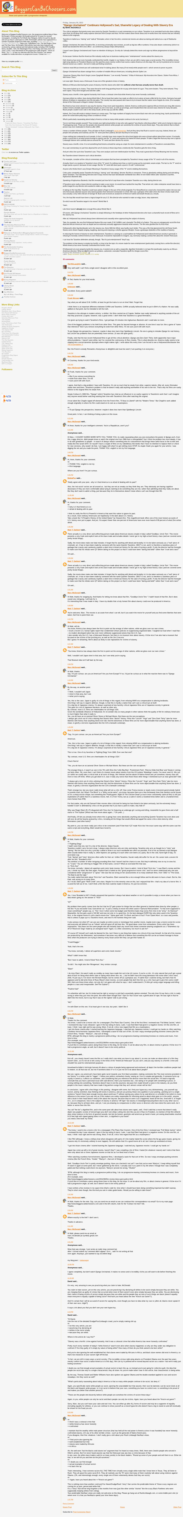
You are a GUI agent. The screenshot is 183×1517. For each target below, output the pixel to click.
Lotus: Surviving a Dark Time (11, 323)
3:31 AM (70, 589)
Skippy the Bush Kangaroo (10, 326)
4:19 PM (70, 1312)
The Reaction (9, 267)
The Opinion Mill (7, 330)
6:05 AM (70, 364)
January (8, 121)
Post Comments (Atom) (81, 1512)
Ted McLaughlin (74, 264)
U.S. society (95, 254)
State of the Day (7, 348)
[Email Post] (88, 253)
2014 (6, 99)
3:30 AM (70, 558)
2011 (6, 131)
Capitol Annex (6, 342)
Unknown (71, 287)
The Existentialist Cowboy (13, 247)
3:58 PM (70, 664)
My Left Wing (6, 331)
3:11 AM (70, 1226)
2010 (6, 133)
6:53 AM (70, 1412)
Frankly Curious (9, 297)
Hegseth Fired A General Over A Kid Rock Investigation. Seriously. (24, 163)
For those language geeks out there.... (15, 200)
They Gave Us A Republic (10, 333)
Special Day (7, 287)
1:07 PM (70, 1499)
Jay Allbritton (9, 292)
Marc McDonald (74, 275)
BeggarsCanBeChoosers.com (14, 253)
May (7, 115)
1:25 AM (70, 727)
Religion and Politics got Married (14, 194)
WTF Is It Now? (7, 364)
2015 (6, 97)
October (8, 107)
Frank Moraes (73, 298)
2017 (6, 93)
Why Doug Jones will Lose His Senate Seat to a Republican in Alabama (26, 214)
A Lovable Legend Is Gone (12, 169)
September (9, 109)
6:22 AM (70, 418)
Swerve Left (8, 198)
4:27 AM (70, 644)
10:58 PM (71, 1264)
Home (122, 1507)
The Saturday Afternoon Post (14, 225)
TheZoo (7, 192)
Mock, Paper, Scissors (12, 173)
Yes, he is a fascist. (10, 263)
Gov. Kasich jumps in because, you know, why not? (20, 269)
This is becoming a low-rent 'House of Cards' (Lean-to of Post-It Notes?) (26, 281)
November (9, 105)
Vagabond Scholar (10, 180)
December (9, 103)
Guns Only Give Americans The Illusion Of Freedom (21, 125)
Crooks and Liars (43, 41)
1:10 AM (70, 680)
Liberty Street (9, 286)
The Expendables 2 (75, 344)
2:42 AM (70, 1194)
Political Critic (6, 345)
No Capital (5, 353)
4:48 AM (70, 605)
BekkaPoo (72, 478)
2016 (6, 95)
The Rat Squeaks (7, 340)
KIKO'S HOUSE (9, 204)
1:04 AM (70, 888)
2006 (6, 141)
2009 (6, 135)
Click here (5, 152)
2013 (6, 101)
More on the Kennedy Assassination (15, 275)
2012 (6, 129)
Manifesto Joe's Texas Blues (11, 311)
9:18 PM (70, 272)
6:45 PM (70, 353)
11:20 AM (71, 1278)
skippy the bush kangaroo (13, 218)
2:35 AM (70, 527)
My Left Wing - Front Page (13, 294)
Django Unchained (73, 254)
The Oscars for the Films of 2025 (14, 181)
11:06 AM (71, 495)
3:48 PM (70, 452)
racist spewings (120, 131)
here (10, 52)
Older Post (177, 1507)
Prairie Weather (9, 261)
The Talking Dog (7, 343)
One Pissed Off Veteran (12, 273)
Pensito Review (9, 212)
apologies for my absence (12, 220)
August (8, 111)
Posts (6, 80)
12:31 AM (71, 1051)
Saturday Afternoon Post (10, 318)
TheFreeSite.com (7, 360)
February (8, 119)
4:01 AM (70, 1242)
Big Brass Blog (6, 362)
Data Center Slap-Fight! (11, 175)
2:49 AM (70, 283)
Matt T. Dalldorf (74, 530)
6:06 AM (70, 295)
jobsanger (7, 167)
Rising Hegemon (10, 279)
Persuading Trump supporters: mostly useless (18, 242)
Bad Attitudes (6, 336)
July (7, 113)
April (7, 117)
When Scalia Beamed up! (11, 248)
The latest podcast (9, 187)
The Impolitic (6, 319)
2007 (6, 139)
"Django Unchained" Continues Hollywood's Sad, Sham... (22, 127)
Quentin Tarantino (85, 254)
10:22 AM (71, 1123)
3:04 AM (70, 1210)
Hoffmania (5, 357)
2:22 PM (70, 619)
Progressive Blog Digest (10, 355)
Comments (8, 83)
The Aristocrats (7, 325)
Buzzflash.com (14, 43)
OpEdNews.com (7, 347)
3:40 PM (70, 832)
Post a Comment (68, 1503)
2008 (6, 137)
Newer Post (67, 1507)
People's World (7, 308)
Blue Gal (7, 186)
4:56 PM (70, 1011)
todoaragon (84, 1260)
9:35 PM (70, 475)
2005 (6, 143)
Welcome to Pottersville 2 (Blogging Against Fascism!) (23, 233)
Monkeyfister (6, 321)
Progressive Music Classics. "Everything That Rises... (22, 123)
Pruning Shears (9, 241)
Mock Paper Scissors (9, 314)
